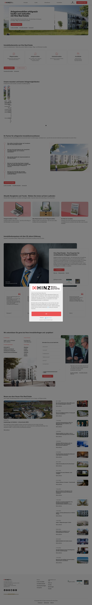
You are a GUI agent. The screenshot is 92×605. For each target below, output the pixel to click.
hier (48, 307)
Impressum (41, 319)
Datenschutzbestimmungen (48, 319)
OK (46, 314)
